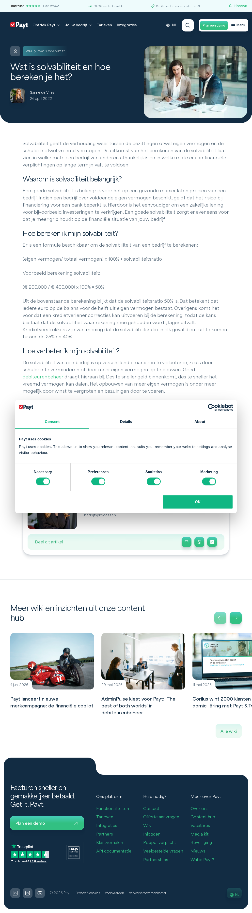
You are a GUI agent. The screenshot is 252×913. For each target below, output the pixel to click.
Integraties (127, 25)
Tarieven (104, 25)
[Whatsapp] (199, 542)
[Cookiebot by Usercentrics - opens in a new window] (211, 407)
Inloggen (151, 834)
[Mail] (186, 542)
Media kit (199, 834)
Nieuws (197, 851)
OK (198, 502)
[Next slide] (236, 618)
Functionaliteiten (112, 808)
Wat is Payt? (202, 859)
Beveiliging (201, 842)
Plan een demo (214, 25)
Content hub (202, 817)
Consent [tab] (52, 421)
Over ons (199, 808)
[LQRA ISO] (74, 852)
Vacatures (200, 825)
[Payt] (19, 25)
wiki (29, 51)
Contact (151, 808)
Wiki (147, 825)
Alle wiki (228, 731)
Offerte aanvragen (161, 817)
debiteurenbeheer (43, 377)
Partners (104, 834)
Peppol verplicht (159, 842)
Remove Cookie (249, 910)
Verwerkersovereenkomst (147, 893)
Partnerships (155, 859)
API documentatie (113, 851)
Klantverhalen (109, 842)
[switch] (98, 481)
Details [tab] (126, 421)
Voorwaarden (114, 893)
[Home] (15, 51)
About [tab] (199, 421)
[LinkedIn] (212, 542)
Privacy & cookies (88, 893)
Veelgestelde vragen (163, 851)
